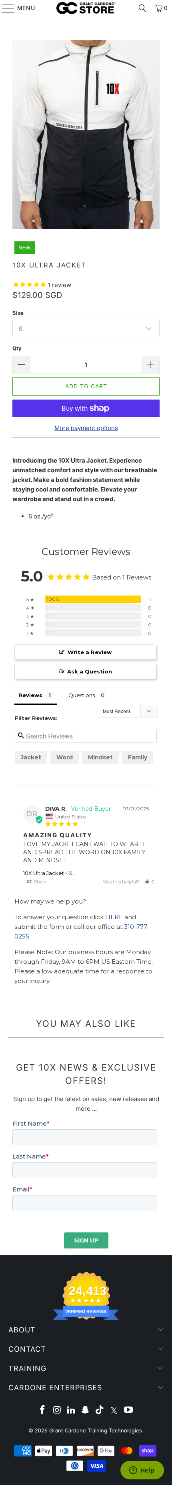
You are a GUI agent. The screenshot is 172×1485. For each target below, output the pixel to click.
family (137, 757)
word (64, 757)
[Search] (142, 8)
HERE (114, 917)
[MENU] (4, 8)
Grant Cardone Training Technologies (95, 1430)
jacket (31, 757)
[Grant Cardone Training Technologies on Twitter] (114, 1410)
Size (18, 313)
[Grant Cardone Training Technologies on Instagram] (57, 1410)
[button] (149, 882)
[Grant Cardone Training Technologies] (86, 8)
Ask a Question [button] (89, 671)
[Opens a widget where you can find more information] (142, 1471)
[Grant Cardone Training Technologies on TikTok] (100, 1410)
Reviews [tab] (30, 695)
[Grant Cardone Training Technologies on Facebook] (43, 1410)
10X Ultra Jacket (43, 873)
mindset (100, 757)
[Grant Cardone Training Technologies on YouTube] (128, 1410)
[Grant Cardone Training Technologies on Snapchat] (86, 1410)
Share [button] (39, 882)
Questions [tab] (81, 695)
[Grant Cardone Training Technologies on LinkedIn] (71, 1410)
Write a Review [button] (90, 652)
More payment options (86, 428)
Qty (17, 348)
